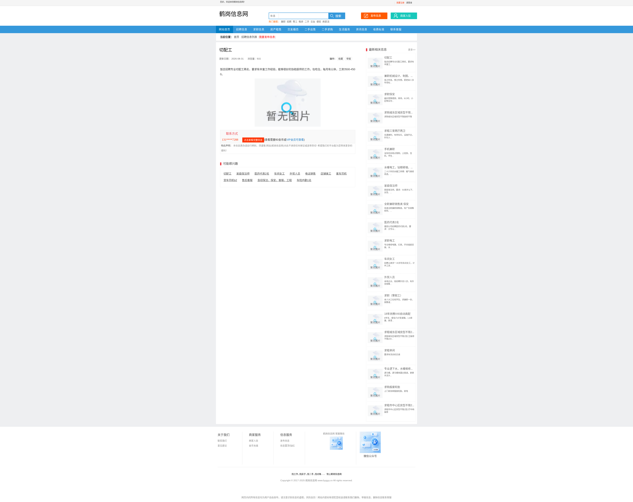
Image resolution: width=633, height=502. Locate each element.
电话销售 (310, 173)
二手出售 (310, 29)
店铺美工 (326, 173)
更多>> (411, 49)
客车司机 (341, 173)
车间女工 (279, 173)
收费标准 (378, 29)
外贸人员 (295, 173)
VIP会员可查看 (295, 139)
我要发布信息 (267, 37)
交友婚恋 (293, 29)
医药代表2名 (262, 173)
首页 (236, 37)
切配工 (227, 173)
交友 (313, 21)
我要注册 (400, 3)
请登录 (409, 3)
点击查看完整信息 (253, 140)
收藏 (340, 58)
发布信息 (284, 440)
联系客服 (396, 29)
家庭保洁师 (243, 173)
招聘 (289, 21)
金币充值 (253, 445)
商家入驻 (253, 440)
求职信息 (258, 29)
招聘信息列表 (249, 37)
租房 (301, 21)
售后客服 (247, 180)
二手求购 (327, 29)
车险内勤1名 (304, 180)
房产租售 (276, 29)
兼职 (283, 21)
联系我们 (222, 440)
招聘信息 (241, 29)
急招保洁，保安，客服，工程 (274, 180)
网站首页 (224, 29)
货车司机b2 (230, 180)
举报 (348, 58)
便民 (318, 21)
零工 (295, 21)
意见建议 (222, 445)
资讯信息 (361, 29)
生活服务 (344, 29)
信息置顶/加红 (287, 445)
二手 (307, 21)
